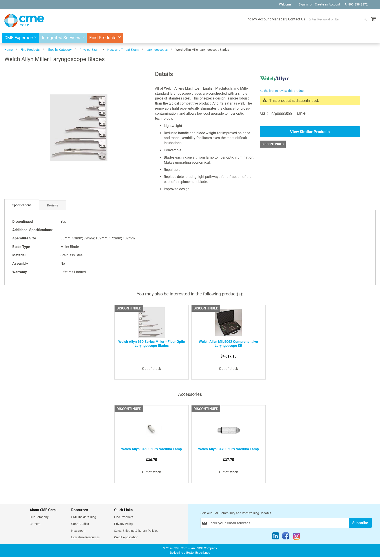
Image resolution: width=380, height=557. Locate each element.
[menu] (190, 38)
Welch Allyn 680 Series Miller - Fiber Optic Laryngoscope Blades (151, 344)
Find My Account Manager (265, 19)
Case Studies (80, 524)
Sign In (303, 4)
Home (8, 49)
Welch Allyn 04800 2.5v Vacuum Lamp (151, 449)
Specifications (21, 205)
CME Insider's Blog (83, 517)
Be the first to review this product (282, 90)
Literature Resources (85, 537)
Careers (35, 524)
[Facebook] (285, 537)
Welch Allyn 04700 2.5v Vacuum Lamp (228, 449)
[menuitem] (19, 38)
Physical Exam (89, 49)
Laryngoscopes (157, 49)
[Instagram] (296, 537)
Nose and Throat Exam (123, 49)
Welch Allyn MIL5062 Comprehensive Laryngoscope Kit (228, 344)
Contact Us (296, 19)
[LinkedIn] (275, 537)
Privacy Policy (123, 524)
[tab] (21, 205)
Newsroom (78, 530)
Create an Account (327, 4)
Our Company (39, 517)
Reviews (52, 205)
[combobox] (337, 19)
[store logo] (24, 20)
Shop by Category (60, 49)
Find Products (30, 49)
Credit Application (126, 537)
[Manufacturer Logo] (274, 85)
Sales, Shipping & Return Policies (136, 530)
